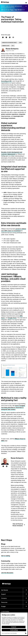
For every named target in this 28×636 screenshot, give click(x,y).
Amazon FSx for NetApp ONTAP (9, 42)
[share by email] (13, 37)
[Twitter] (3, 466)
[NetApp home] (6, 2)
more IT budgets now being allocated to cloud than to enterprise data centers (13, 407)
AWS (20, 42)
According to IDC (6, 81)
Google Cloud (12, 318)
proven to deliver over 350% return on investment (13, 230)
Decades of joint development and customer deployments (11, 153)
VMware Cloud (5, 45)
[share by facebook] (6, 37)
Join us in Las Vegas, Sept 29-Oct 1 (12, 10)
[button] (26, 2)
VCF (13, 45)
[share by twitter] (3, 37)
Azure (3, 318)
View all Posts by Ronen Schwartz (18, 524)
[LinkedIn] (6, 466)
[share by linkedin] (9, 37)
